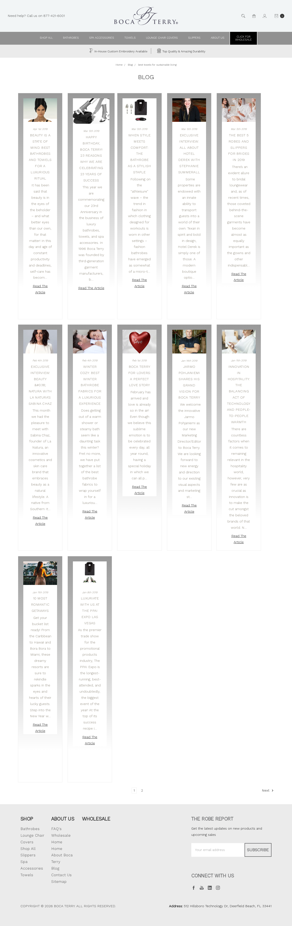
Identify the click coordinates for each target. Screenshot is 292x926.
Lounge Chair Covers (162, 37)
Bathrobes (71, 37)
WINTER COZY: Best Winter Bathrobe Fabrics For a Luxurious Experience (89, 385)
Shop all (46, 37)
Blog (55, 868)
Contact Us (61, 875)
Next (266, 790)
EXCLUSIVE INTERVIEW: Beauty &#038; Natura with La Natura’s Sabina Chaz (40, 385)
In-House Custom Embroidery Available (120, 51)
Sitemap (59, 881)
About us (217, 37)
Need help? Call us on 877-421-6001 (36, 16)
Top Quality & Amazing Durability (183, 51)
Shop (27, 818)
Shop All (28, 849)
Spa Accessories (101, 37)
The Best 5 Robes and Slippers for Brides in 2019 (238, 147)
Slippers (194, 37)
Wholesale (96, 818)
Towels (130, 37)
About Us (62, 818)
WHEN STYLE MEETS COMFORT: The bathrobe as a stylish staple (139, 153)
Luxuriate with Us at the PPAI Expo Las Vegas (90, 610)
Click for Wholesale (243, 38)
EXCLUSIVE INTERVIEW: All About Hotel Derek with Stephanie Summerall (189, 153)
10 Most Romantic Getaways (40, 604)
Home (56, 849)
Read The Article (40, 289)
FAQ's (56, 829)
